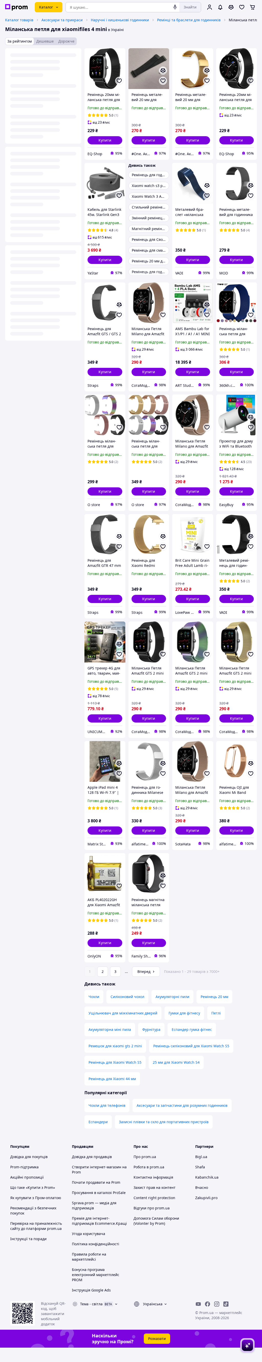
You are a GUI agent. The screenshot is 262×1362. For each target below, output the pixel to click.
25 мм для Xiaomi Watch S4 (176, 1062)
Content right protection (154, 1197)
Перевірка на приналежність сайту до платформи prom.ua (36, 1226)
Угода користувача (88, 1233)
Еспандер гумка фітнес (192, 1029)
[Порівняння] (231, 7)
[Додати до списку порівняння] (163, 70)
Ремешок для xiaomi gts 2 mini (115, 1045)
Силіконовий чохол (127, 996)
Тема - (91, 1303)
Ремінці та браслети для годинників (189, 19)
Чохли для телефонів (107, 1105)
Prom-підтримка (24, 1166)
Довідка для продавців (92, 1156)
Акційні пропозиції (27, 1177)
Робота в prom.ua (149, 1166)
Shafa (200, 1166)
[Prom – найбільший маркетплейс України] (16, 7)
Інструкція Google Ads (91, 1290)
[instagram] (217, 1304)
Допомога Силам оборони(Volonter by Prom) (156, 1221)
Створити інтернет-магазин (96, 1166)
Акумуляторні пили (172, 996)
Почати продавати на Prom (96, 1182)
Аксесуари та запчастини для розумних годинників (182, 1105)
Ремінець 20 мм (214, 996)
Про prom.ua (145, 1156)
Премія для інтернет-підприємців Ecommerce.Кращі (99, 1221)
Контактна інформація (153, 1177)
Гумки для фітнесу (184, 1013)
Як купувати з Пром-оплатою (35, 1197)
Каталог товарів (19, 19)
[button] (105, 140)
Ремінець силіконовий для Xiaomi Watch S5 (191, 1045)
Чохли (94, 996)
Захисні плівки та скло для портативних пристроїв (164, 1121)
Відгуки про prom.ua (152, 1208)
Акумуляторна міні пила (110, 1029)
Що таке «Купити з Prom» (32, 1187)
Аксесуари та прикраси (62, 19)
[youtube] (198, 1304)
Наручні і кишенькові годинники (120, 19)
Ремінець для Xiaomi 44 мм (112, 1078)
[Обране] (241, 7)
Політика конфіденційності (95, 1243)
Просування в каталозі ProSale (99, 1192)
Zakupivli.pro (206, 1197)
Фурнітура (151, 1029)
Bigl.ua (201, 1156)
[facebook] (207, 1304)
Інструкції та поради (28, 1238)
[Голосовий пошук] (175, 7)
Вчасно (201, 1187)
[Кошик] (252, 7)
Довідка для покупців (29, 1156)
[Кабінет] (209, 7)
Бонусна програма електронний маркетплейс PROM (95, 1274)
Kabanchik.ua (207, 1177)
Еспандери (98, 1121)
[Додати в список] (119, 81)
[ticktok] (226, 1304)
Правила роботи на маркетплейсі (89, 1257)
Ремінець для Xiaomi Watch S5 (115, 1062)
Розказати (157, 1338)
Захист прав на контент (155, 1187)
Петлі (216, 1013)
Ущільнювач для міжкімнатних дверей (123, 1013)
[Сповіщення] (220, 7)
